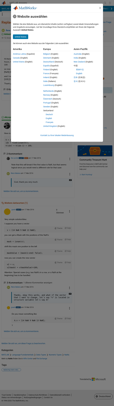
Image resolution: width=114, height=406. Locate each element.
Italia (45, 81)
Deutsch (49, 114)
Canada (16, 58)
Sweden (46, 107)
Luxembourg (48, 85)
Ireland (46, 77)
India (76, 58)
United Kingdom (50, 126)
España (46, 66)
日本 (76, 77)
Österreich (47, 99)
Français (49, 122)
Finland (46, 69)
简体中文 (80, 69)
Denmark (47, 58)
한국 (76, 81)
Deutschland (48, 62)
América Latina (19, 54)
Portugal (47, 103)
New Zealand (79, 62)
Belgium (46, 54)
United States (18, 62)
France (46, 73)
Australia (77, 54)
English (49, 118)
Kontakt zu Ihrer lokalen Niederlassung (57, 135)
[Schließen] (100, 8)
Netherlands (48, 91)
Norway (46, 95)
